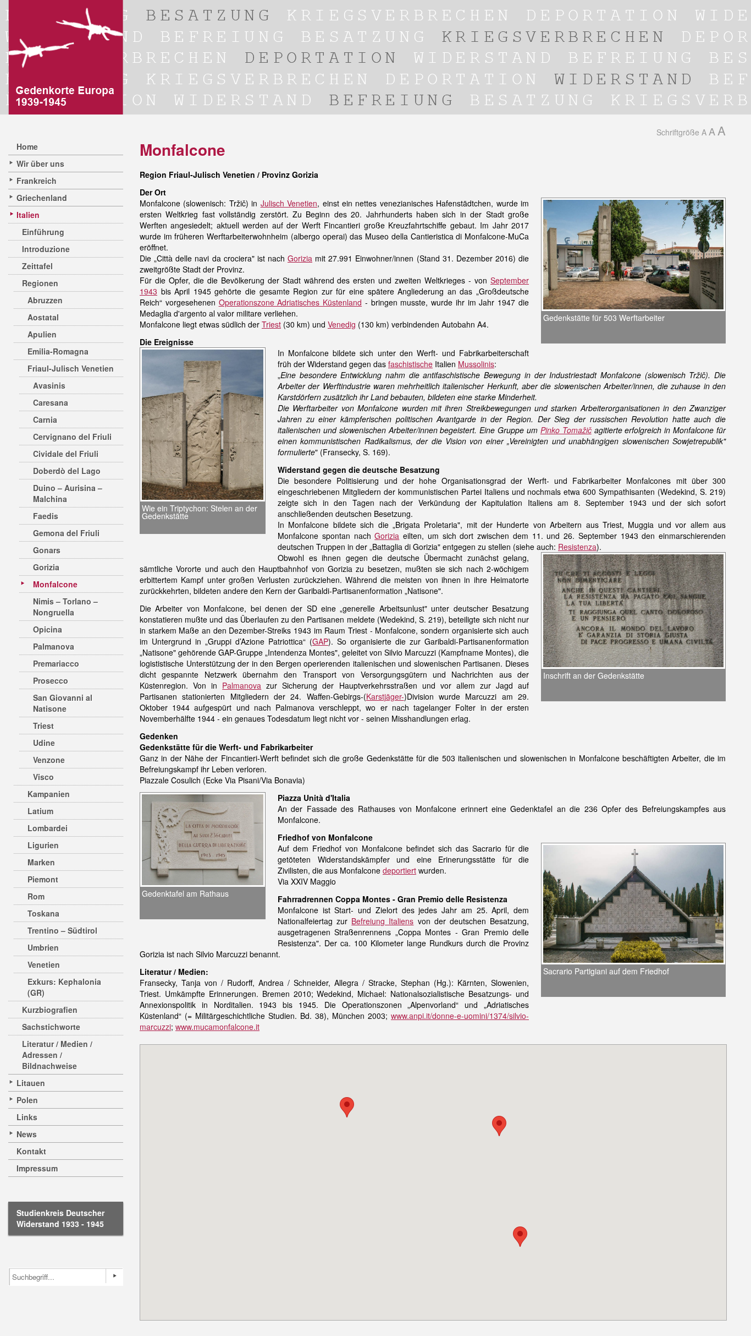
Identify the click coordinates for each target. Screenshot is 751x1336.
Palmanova (53, 646)
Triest (43, 725)
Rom (36, 896)
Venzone (49, 759)
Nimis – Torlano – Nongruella (65, 607)
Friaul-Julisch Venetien (70, 368)
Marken (41, 862)
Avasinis (49, 385)
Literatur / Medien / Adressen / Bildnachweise (57, 1054)
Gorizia (46, 566)
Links (26, 1116)
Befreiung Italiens (382, 920)
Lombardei (47, 827)
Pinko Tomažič (566, 429)
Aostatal (43, 317)
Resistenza (577, 546)
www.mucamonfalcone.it (217, 1026)
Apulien (42, 334)
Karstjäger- (385, 696)
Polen (27, 1099)
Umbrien (43, 947)
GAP (320, 641)
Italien (28, 214)
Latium (40, 810)
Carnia (45, 419)
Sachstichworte (51, 1026)
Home (27, 146)
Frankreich (36, 180)
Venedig (342, 324)
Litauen (30, 1082)
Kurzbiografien (50, 1009)
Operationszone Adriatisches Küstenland (290, 302)
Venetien (43, 964)
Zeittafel (37, 265)
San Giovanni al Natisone (62, 703)
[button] (347, 1107)
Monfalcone (55, 584)
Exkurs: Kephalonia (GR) (64, 987)
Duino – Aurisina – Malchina (67, 493)
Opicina (47, 629)
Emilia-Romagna (58, 351)
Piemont (42, 879)
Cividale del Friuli (65, 453)
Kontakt (31, 1151)
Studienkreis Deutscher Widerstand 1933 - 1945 (60, 1218)
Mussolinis (476, 363)
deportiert (399, 870)
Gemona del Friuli (66, 532)
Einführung (43, 231)
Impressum (37, 1168)
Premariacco (56, 663)
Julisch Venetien (289, 203)
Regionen (40, 282)
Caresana (50, 402)
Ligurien (43, 844)
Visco (43, 776)
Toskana (43, 913)
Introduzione (46, 248)
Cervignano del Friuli (72, 436)
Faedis (45, 515)
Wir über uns (40, 163)
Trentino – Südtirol (62, 930)
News (26, 1133)
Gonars (46, 549)
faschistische (410, 363)
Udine (44, 742)
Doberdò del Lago (67, 470)
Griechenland (41, 197)
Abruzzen (45, 300)
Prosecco (50, 680)
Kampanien (48, 793)
